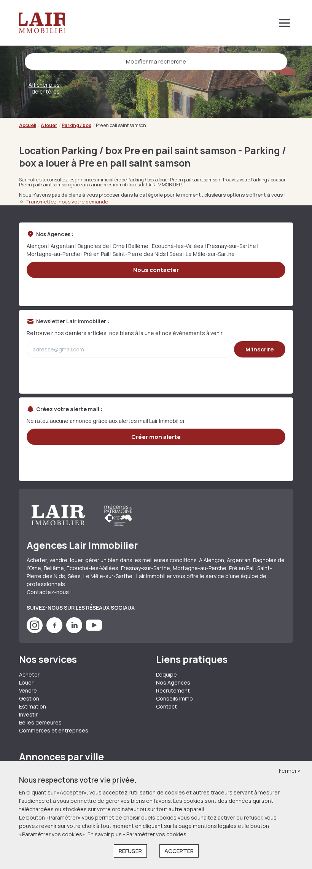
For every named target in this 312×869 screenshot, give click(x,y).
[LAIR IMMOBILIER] (42, 23)
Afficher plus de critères (44, 88)
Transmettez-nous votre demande (67, 201)
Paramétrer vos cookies (156, 834)
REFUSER (130, 851)
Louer (26, 682)
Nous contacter (156, 270)
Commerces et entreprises (53, 730)
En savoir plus (105, 834)
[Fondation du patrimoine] (118, 515)
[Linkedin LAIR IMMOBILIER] (74, 631)
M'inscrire (259, 349)
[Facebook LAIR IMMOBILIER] (54, 631)
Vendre (28, 690)
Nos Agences (173, 682)
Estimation (32, 706)
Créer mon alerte (156, 437)
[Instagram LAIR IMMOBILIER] (35, 631)
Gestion (29, 698)
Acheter (29, 674)
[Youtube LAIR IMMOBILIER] (94, 631)
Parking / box (76, 125)
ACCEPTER (179, 851)
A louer (49, 125)
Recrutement (173, 690)
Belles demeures (40, 722)
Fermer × (290, 770)
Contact (166, 706)
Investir (28, 714)
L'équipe (166, 674)
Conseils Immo (174, 698)
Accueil (27, 125)
